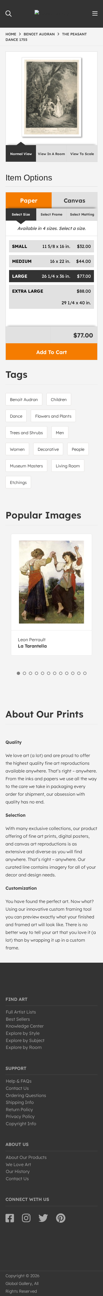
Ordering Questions (26, 1095)
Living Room (68, 465)
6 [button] (48, 673)
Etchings (18, 482)
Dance (16, 416)
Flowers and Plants (53, 416)
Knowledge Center (25, 1026)
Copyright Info (21, 1123)
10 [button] (72, 673)
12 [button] (85, 673)
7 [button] (54, 673)
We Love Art (18, 1164)
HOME (10, 34)
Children (59, 399)
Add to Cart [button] (51, 352)
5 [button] (42, 673)
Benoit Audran (24, 399)
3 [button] (30, 673)
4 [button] (36, 673)
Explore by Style (23, 1033)
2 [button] (24, 673)
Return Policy (19, 1109)
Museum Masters (26, 465)
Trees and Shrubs (26, 432)
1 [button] (18, 673)
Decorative (48, 449)
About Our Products (26, 1157)
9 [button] (66, 673)
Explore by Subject (25, 1040)
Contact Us (17, 1088)
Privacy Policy (20, 1116)
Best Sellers (18, 1019)
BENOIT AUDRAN (39, 34)
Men (60, 432)
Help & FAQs (19, 1081)
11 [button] (78, 673)
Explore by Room (24, 1047)
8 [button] (60, 673)
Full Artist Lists (21, 1012)
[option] (51, 594)
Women (17, 449)
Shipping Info (20, 1102)
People (78, 449)
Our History (18, 1171)
